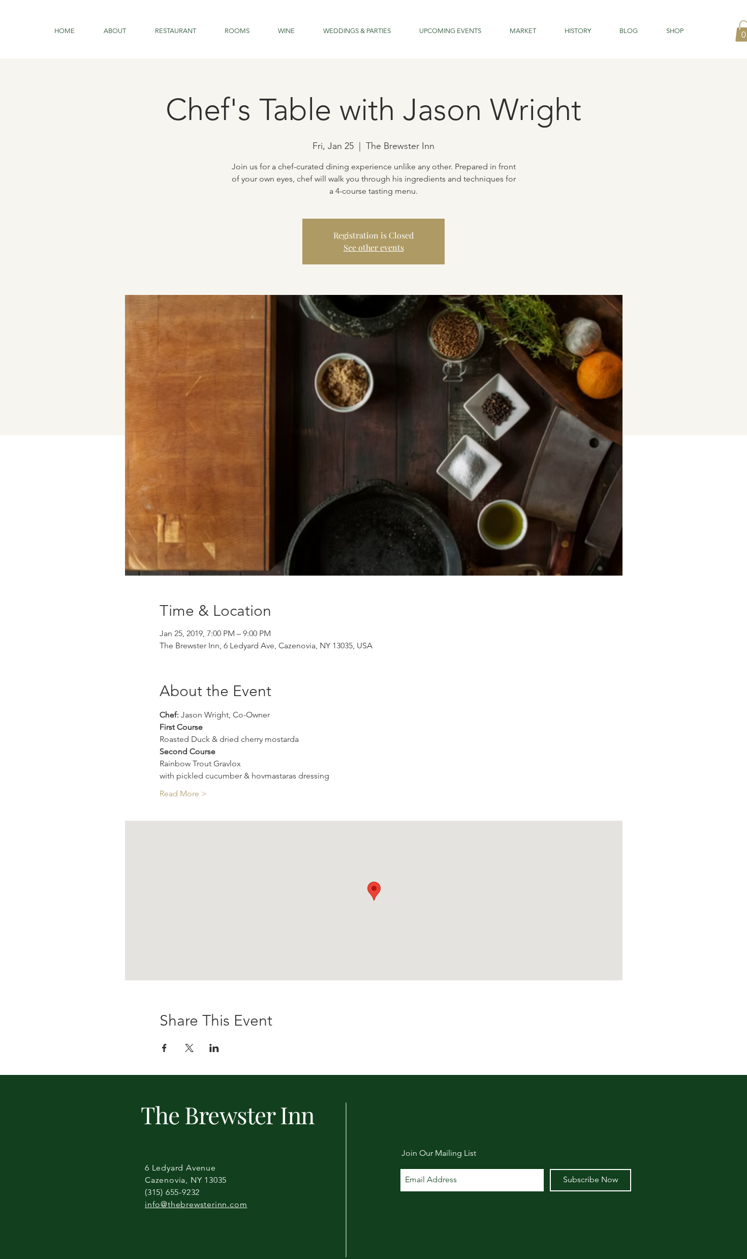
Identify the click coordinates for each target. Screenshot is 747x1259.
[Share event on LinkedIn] (214, 1048)
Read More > (183, 793)
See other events (374, 247)
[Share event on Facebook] (164, 1048)
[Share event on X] (189, 1048)
